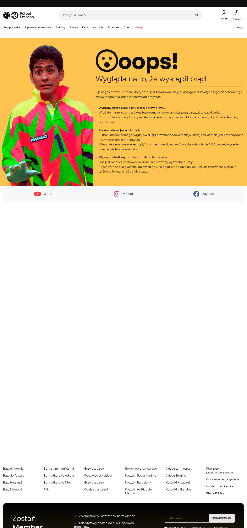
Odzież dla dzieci (95, 489)
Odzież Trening (176, 475)
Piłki (46, 489)
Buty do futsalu (13, 475)
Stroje (240, 27)
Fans (85, 27)
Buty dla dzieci (94, 468)
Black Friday (215, 493)
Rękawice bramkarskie (38, 27)
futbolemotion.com (155, 112)
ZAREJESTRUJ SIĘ (221, 518)
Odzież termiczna (178, 468)
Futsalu (74, 27)
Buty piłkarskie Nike (57, 482)
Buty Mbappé (12, 489)
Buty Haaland (12, 482)
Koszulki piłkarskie (178, 489)
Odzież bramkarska (219, 486)
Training (60, 27)
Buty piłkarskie (12, 27)
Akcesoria (113, 27)
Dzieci (127, 27)
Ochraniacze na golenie (222, 479)
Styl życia (97, 27)
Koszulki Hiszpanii (178, 482)
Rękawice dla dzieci (98, 475)
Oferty (138, 27)
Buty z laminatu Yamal (59, 468)
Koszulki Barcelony (138, 482)
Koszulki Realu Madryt (140, 475)
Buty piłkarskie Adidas (59, 475)
